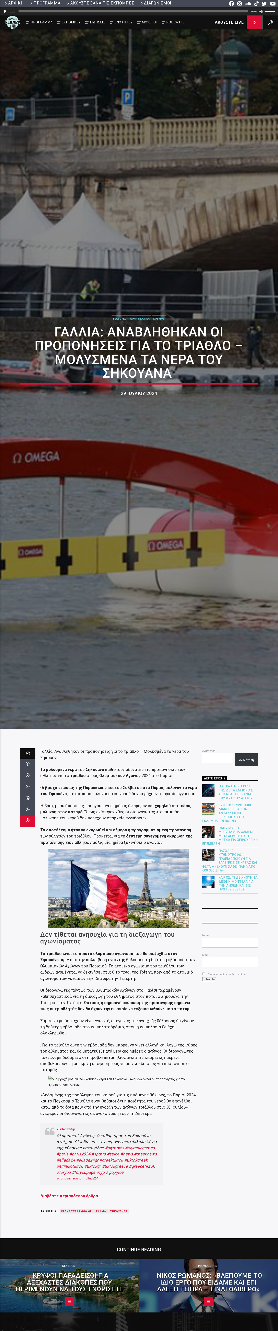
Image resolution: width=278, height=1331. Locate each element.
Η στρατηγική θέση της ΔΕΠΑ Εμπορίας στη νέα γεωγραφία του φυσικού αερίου (236, 866)
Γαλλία (101, 1285)
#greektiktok (111, 1234)
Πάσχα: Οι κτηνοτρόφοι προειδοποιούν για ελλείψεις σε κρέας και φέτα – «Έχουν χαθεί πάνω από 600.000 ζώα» (229, 934)
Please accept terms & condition (226, 1048)
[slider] (270, 11)
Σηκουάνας (118, 1285)
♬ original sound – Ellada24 (77, 1252)
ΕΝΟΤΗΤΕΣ (124, 22)
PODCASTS (175, 22)
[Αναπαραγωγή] (5, 11)
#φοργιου (115, 1246)
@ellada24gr (66, 1203)
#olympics (114, 1221)
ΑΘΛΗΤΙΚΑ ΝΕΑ (140, 352)
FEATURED (119, 352)
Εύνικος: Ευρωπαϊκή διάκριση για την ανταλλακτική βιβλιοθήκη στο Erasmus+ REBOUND (227, 887)
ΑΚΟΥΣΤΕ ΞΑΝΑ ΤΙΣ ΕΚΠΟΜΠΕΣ (102, 3)
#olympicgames (140, 1221)
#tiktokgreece (115, 1240)
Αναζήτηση (208, 824)
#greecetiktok (142, 1240)
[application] (139, 11)
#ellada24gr (87, 1234)
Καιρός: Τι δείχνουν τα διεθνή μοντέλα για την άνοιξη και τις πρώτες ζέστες (238, 957)
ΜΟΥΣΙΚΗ (149, 22)
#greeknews (145, 1227)
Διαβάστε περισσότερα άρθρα (69, 1269)
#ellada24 (66, 1234)
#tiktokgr (92, 1240)
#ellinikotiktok (70, 1240)
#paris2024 (79, 1227)
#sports (98, 1227)
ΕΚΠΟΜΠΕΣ (71, 22)
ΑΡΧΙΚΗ (16, 3)
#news (126, 1227)
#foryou (64, 1246)
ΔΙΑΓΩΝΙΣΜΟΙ (157, 3)
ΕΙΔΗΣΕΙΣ (97, 22)
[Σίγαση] (261, 11)
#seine (113, 1227)
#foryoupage (83, 1246)
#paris (62, 1227)
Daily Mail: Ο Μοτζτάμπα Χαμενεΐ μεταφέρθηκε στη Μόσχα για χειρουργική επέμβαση (230, 910)
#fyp (100, 1246)
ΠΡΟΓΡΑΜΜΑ (47, 3)
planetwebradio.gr (76, 1285)
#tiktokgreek (136, 1234)
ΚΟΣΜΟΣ (159, 352)
